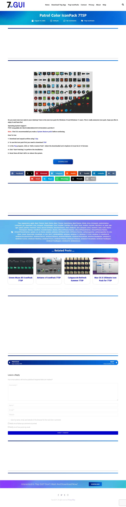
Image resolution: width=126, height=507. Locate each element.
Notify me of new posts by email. (20, 427)
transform (37, 230)
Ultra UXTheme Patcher (66, 230)
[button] (17, 173)
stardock (95, 228)
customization (104, 223)
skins (89, 228)
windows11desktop (35, 239)
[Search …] (123, 4)
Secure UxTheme (47, 228)
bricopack (94, 223)
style (100, 228)
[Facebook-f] (58, 495)
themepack (23, 230)
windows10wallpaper (95, 236)
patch (21, 228)
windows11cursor (21, 239)
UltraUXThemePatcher (22, 232)
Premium (33, 228)
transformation (46, 230)
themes (30, 230)
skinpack (83, 228)
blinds (84, 223)
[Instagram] (68, 495)
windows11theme (60, 239)
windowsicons (75, 241)
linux (80, 225)
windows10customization (24, 236)
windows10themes (65, 236)
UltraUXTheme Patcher (99, 230)
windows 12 (96, 234)
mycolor (92, 225)
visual (24, 234)
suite (104, 228)
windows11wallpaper (103, 239)
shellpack (72, 228)
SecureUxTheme (59, 228)
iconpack (40, 225)
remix (39, 228)
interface (67, 225)
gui (24, 225)
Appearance (26, 223)
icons (55, 225)
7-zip (36, 139)
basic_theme (49, 223)
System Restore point (44, 132)
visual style (30, 234)
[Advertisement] (63, 44)
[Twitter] (61, 495)
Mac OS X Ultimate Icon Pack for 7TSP (105, 279)
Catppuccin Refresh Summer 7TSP (77, 279)
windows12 (66, 241)
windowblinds (58, 234)
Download (63, 162)
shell (67, 228)
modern (85, 225)
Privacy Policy (71, 500)
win (46, 234)
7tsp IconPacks (89, 21)
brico (89, 223)
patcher (26, 228)
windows (67, 234)
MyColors (98, 225)
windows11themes (73, 239)
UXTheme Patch (63, 232)
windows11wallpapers (53, 241)
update (33, 232)
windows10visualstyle (79, 236)
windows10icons (39, 236)
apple (32, 223)
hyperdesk (29, 225)
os (103, 225)
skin (78, 228)
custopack (18, 225)
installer (61, 225)
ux (37, 232)
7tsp (15, 146)
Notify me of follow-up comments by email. (23, 423)
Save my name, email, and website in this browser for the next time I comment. (36, 420)
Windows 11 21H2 (85, 234)
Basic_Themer (58, 223)
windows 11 (75, 234)
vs (43, 234)
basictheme (68, 223)
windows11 (107, 236)
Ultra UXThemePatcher (83, 230)
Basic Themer (39, 223)
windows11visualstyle (88, 239)
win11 (51, 234)
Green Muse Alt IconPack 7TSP (20, 279)
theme (109, 228)
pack (106, 225)
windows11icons (48, 239)
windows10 (105, 234)
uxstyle (48, 232)
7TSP (44, 142)
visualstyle (38, 234)
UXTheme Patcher (76, 232)
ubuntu (54, 230)
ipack (76, 225)
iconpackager (48, 225)
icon (34, 225)
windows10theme (52, 236)
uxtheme (55, 232)
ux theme (42, 232)
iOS (72, 225)
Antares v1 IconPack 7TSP (49, 277)
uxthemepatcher (88, 232)
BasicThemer (77, 223)
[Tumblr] (64, 495)
